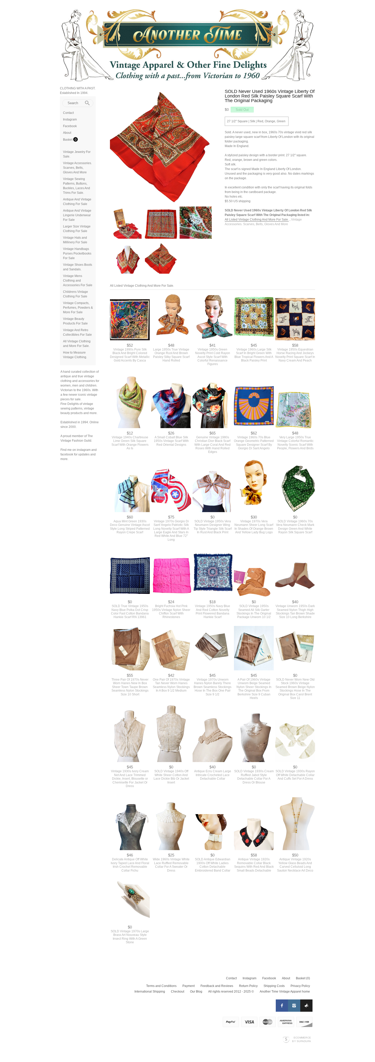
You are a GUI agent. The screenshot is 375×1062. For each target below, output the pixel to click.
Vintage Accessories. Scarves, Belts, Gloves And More (77, 167)
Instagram (70, 119)
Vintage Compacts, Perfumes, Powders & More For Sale (78, 307)
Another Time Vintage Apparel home (285, 1008)
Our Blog (196, 1008)
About (67, 133)
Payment (188, 1002)
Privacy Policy (300, 1002)
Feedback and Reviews (217, 1002)
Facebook (70, 126)
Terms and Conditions (161, 1002)
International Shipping (149, 1008)
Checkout (177, 1008)
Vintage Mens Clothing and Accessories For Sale (77, 280)
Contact (68, 113)
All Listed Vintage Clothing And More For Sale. (257, 219)
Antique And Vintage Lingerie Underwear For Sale (77, 215)
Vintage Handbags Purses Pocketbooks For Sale (77, 253)
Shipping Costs (274, 1002)
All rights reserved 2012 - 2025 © (231, 1008)
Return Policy (248, 1002)
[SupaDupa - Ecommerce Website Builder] (286, 1055)
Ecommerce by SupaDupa (301, 1056)
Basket (68, 139)
